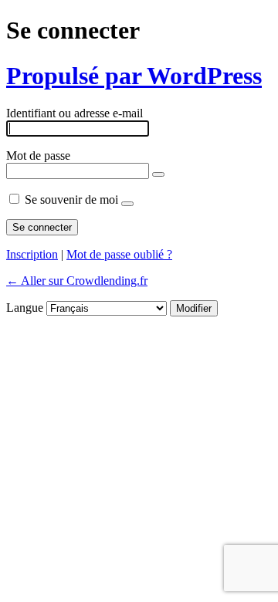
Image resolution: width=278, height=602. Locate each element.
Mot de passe (38, 155)
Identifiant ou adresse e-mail (74, 113)
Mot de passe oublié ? (119, 254)
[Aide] (127, 203)
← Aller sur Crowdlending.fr (76, 280)
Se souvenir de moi (71, 199)
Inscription (32, 254)
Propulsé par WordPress (134, 76)
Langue (24, 307)
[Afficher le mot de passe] (158, 174)
